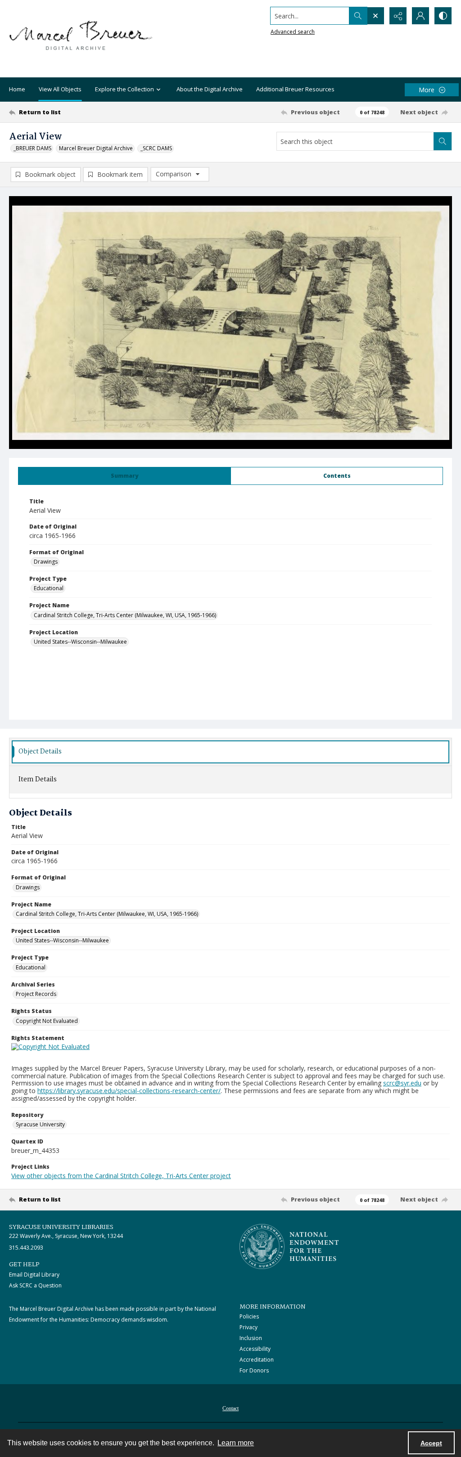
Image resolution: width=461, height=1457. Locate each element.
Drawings (46, 561)
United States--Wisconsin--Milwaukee (80, 642)
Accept (431, 1443)
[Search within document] (443, 141)
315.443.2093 (26, 1247)
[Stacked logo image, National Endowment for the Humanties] (289, 1246)
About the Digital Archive (209, 89)
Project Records (36, 994)
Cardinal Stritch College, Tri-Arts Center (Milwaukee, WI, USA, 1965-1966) (125, 615)
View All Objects (60, 89)
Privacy (249, 1327)
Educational (48, 588)
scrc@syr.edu (402, 1083)
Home (17, 89)
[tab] (124, 475)
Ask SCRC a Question (35, 1285)
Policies (249, 1316)
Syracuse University (40, 1124)
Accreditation (257, 1359)
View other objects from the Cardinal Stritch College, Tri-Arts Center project (121, 1175)
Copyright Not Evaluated (47, 1021)
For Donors (254, 1370)
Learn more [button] (235, 1443)
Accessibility (255, 1349)
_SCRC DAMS (156, 148)
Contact (230, 1408)
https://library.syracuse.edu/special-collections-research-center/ (129, 1090)
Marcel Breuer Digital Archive (96, 148)
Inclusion (251, 1338)
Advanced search (293, 32)
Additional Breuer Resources (295, 89)
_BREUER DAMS (32, 148)
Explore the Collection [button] (124, 89)
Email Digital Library (34, 1274)
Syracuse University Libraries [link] (61, 1227)
